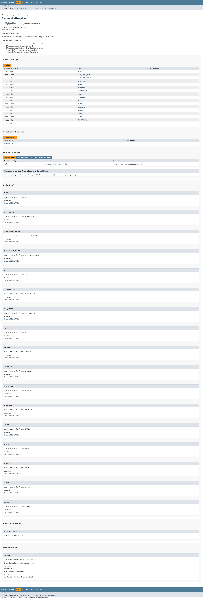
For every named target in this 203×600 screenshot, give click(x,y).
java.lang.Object (8, 22)
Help (42, 2)
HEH (79, 100)
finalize (20, 175)
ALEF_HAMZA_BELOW (84, 78)
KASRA (80, 104)
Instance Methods (25, 157)
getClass (28, 175)
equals (12, 175)
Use (23, 2)
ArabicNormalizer (11, 143)
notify (44, 175)
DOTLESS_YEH (82, 91)
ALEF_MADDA (82, 81)
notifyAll (53, 175)
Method (28, 8)
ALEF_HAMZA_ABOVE (84, 75)
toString (61, 175)
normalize (48, 164)
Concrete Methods (43, 157)
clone (6, 175)
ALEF (79, 71)
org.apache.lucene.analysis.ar (20, 15)
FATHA (80, 94)
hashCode (37, 175)
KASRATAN (81, 107)
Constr (21, 8)
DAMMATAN (81, 87)
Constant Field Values (12, 203)
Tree (27, 2)
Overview (4, 2)
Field (16, 8)
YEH (79, 123)
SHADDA (80, 110)
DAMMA (80, 84)
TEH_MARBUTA (82, 120)
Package (11, 2)
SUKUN (80, 113)
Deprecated (35, 2)
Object (11, 30)
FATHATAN (81, 97)
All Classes (5, 6)
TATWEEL (81, 117)
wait (68, 175)
